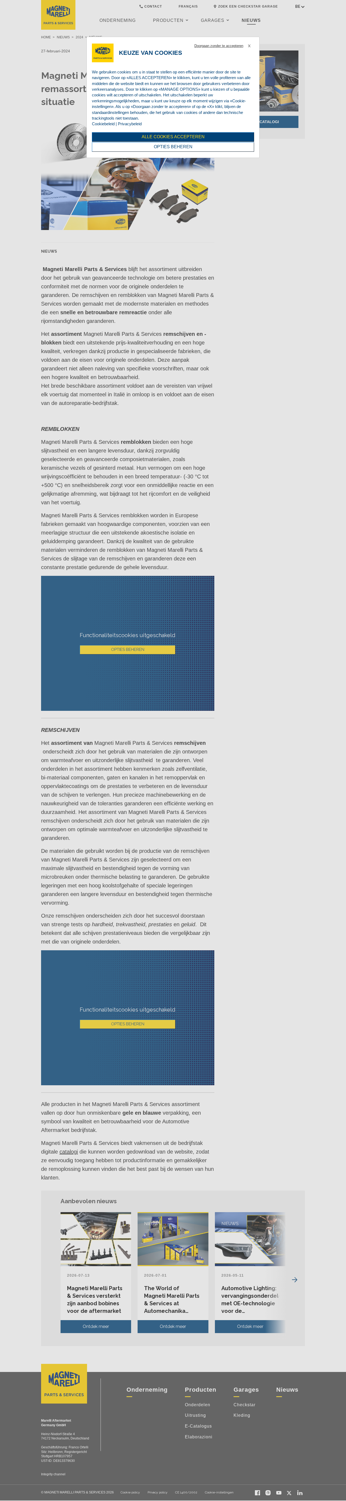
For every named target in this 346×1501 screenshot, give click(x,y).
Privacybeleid (130, 123)
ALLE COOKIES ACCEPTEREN (173, 136)
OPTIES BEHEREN (173, 146)
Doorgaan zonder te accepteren (218, 46)
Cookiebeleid (103, 123)
